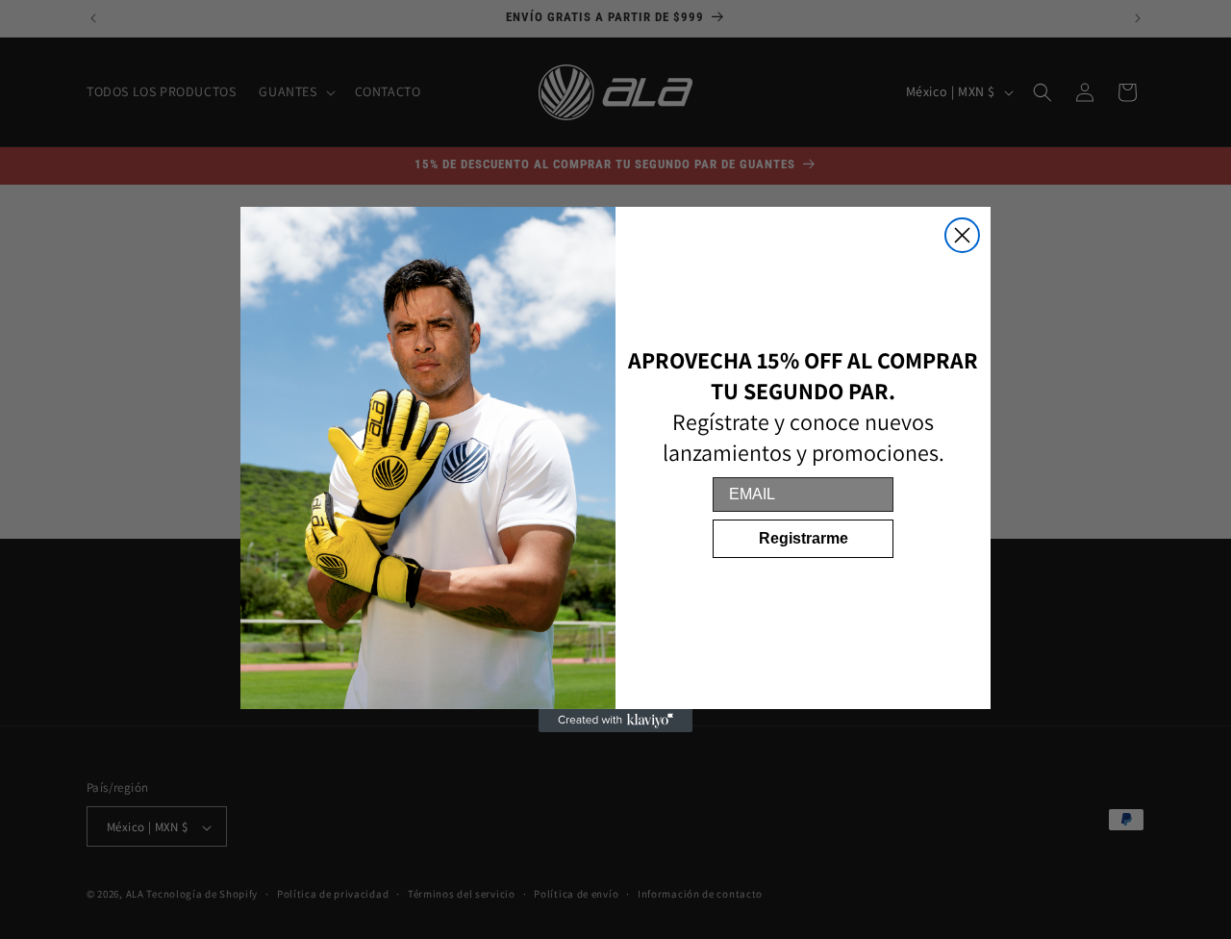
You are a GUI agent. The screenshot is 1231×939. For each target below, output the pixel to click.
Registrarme (803, 538)
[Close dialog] (962, 235)
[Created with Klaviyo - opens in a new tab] (615, 720)
